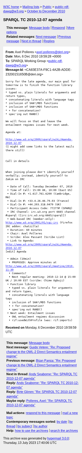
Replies (49, 41)
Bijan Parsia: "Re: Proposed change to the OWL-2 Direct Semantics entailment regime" (41, 365)
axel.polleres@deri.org (52, 52)
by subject (25, 426)
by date (62, 421)
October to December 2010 (46, 11)
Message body (39, 27)
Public (47, 7)
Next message (46, 36)
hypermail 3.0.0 (58, 438)
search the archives (64, 430)
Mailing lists (30, 7)
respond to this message (43, 413)
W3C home (11, 7)
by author (40, 426)
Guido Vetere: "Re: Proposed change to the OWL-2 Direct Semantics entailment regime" (41, 352)
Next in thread (31, 41)
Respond (58, 27)
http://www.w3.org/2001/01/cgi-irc (32, 222)
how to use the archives (31, 430)
